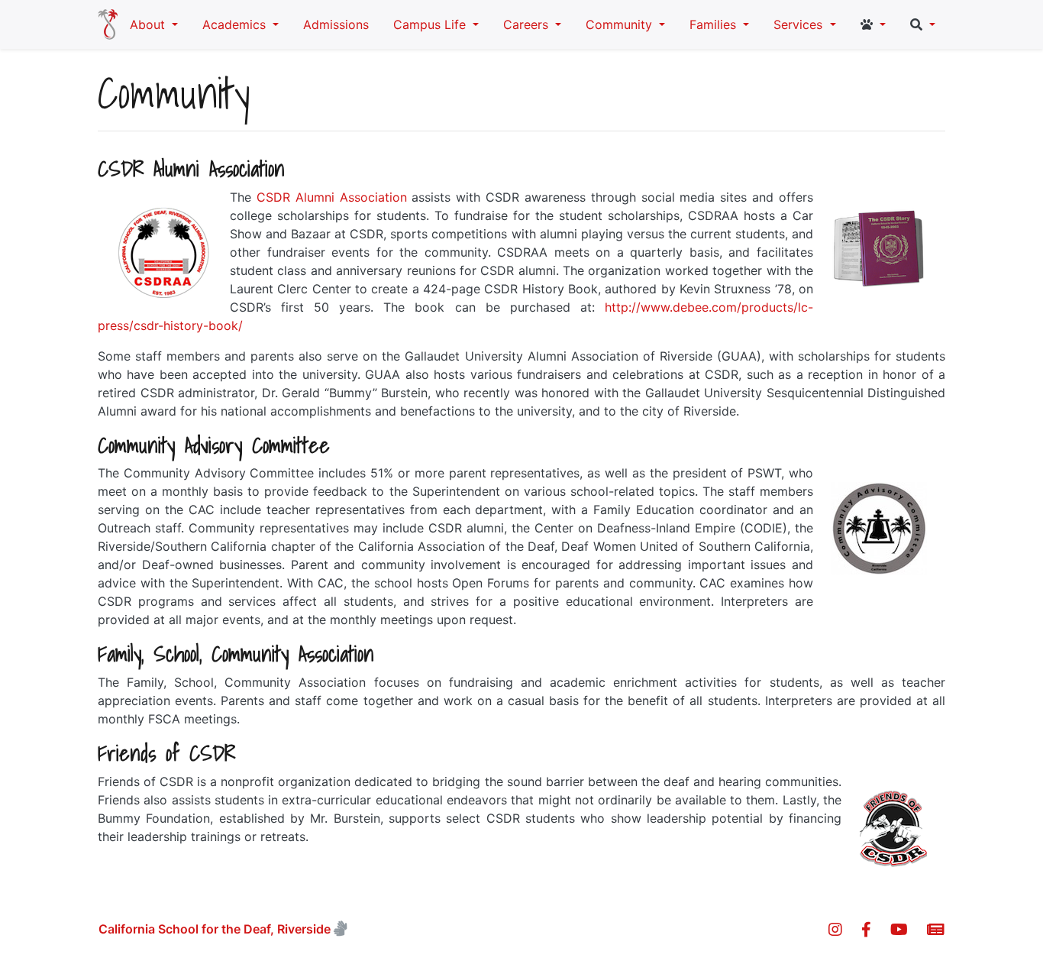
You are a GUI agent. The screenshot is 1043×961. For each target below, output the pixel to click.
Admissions (336, 24)
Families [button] (714, 24)
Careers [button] (527, 24)
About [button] (149, 24)
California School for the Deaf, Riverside (214, 929)
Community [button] (621, 24)
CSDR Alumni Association (332, 197)
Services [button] (799, 24)
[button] (873, 24)
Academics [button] (236, 24)
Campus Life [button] (431, 24)
